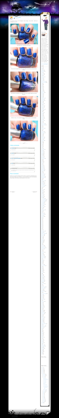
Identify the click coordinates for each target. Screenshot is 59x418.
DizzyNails (45, 5)
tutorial (42, 341)
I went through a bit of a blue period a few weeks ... (45, 387)
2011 (42, 371)
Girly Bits (42, 151)
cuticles (42, 119)
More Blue (44, 383)
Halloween (42, 168)
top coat (42, 339)
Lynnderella (42, 216)
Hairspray (42, 166)
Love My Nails (43, 214)
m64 (41, 226)
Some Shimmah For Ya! (45, 379)
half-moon (42, 167)
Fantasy (42, 139)
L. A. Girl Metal (43, 198)
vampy (42, 347)
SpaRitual (42, 319)
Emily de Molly (43, 132)
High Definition (43, 177)
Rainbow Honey (43, 291)
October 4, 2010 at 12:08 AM (31, 148)
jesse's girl (42, 194)
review (42, 294)
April (43, 397)
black (42, 84)
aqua (41, 75)
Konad (42, 197)
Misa (42, 244)
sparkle (42, 320)
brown (42, 90)
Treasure (42, 340)
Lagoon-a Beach (43, 204)
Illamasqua (42, 189)
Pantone (42, 275)
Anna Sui (42, 73)
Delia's (42, 122)
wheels (42, 349)
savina (42, 302)
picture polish (42, 280)
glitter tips (42, 157)
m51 (41, 223)
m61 (41, 225)
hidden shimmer (43, 176)
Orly (41, 271)
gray (41, 160)
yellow (42, 351)
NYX (42, 263)
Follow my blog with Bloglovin (44, 64)
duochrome (42, 131)
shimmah (42, 310)
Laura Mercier (42, 206)
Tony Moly (42, 337)
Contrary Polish (43, 109)
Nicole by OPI (42, 256)
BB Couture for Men (43, 81)
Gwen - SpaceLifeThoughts (16, 158)
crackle (42, 113)
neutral (42, 253)
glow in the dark (43, 158)
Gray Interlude (44, 382)
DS (41, 130)
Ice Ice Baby (42, 186)
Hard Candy (42, 170)
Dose (42, 129)
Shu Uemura (42, 313)
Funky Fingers (42, 149)
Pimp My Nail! (44, 378)
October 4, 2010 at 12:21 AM (31, 153)
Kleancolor (42, 196)
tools (41, 338)
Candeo (42, 94)
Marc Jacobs (42, 234)
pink (41, 282)
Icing (42, 187)
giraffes (42, 150)
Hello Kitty (42, 175)
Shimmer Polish (43, 312)
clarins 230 (42, 103)
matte (42, 237)
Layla (42, 208)
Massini (42, 236)
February (44, 400)
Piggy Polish (42, 281)
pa (41, 273)
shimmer (42, 311)
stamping (42, 321)
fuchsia (42, 148)
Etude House (42, 137)
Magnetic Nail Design (43, 233)
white (42, 350)
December (44, 374)
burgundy (42, 91)
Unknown (13, 148)
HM (41, 179)
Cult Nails (42, 118)
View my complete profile (44, 63)
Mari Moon (42, 235)
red (41, 292)
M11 (41, 217)
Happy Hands (42, 169)
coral (41, 111)
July (43, 393)
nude (41, 262)
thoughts (42, 332)
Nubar (42, 261)
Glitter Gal (42, 156)
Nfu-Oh (42, 254)
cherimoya (42, 99)
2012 (42, 370)
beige (42, 83)
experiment (42, 138)
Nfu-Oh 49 (42, 255)
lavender (42, 207)
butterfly (42, 93)
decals (42, 121)
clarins (42, 102)
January (44, 401)
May (43, 396)
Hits (41, 178)
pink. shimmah (42, 283)
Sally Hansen (42, 301)
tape (41, 329)
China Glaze (42, 100)
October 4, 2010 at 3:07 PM (31, 163)
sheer (42, 309)
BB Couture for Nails (43, 82)
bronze (42, 89)
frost (41, 147)
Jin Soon (42, 195)
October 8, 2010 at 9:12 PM (31, 168)
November (44, 375)
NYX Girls (42, 264)
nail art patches (42, 246)
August (44, 392)
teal (41, 331)
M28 (41, 218)
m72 (41, 227)
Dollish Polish (42, 128)
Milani (42, 242)
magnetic (42, 232)
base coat (42, 80)
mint (41, 243)
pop (41, 284)
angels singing (42, 71)
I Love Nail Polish (43, 185)
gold (41, 159)
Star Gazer (42, 322)
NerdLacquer (42, 252)
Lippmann (42, 213)
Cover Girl (42, 112)
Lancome (42, 205)
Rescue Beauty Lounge (43, 293)
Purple (42, 290)
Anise (42, 72)
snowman (42, 318)
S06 (41, 300)
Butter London (42, 92)
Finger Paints (42, 140)
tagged (42, 328)
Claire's (42, 101)
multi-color (42, 245)
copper (42, 110)
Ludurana (42, 215)
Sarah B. (12, 153)
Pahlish (42, 274)
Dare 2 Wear (42, 120)
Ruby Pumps (42, 299)
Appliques (42, 74)
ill (41, 188)
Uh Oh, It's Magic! (17, 17)
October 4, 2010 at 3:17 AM (31, 158)
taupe (42, 330)
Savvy (42, 303)
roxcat (12, 163)
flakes (42, 141)
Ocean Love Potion (43, 265)
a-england (42, 70)
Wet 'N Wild (42, 348)
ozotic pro (42, 272)
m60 (41, 224)
